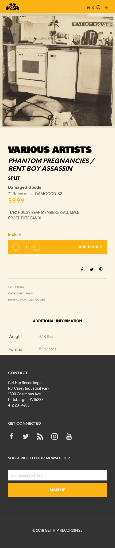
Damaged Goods (32, 299)
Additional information (57, 321)
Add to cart (91, 247)
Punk (29, 293)
